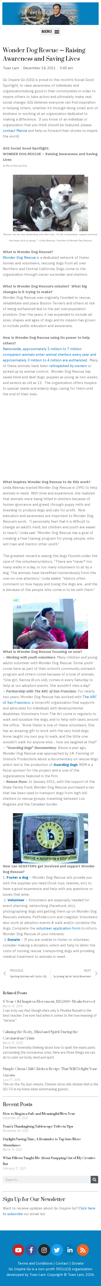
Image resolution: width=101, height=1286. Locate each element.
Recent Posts (17, 1104)
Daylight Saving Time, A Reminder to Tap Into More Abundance (42, 1142)
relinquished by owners (68, 366)
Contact (62, 1263)
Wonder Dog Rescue (19, 257)
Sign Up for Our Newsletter (34, 1199)
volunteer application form (58, 928)
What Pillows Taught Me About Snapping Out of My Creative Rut (49, 1160)
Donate (78, 1263)
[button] (50, 31)
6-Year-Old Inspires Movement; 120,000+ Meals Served (49, 1001)
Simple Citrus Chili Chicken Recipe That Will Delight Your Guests (50, 1072)
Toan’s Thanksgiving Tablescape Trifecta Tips (38, 1126)
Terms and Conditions (35, 1263)
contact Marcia (15, 130)
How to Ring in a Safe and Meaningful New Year (39, 1113)
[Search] (94, 1179)
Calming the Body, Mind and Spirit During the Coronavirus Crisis (40, 1035)
